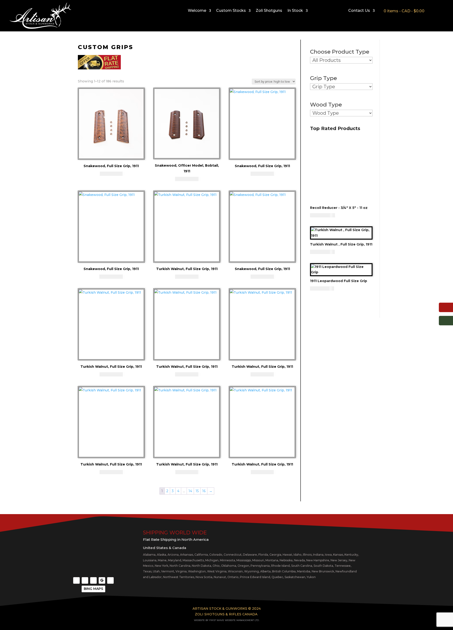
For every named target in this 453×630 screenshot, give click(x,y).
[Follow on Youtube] (93, 580)
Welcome (197, 11)
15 (197, 491)
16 (204, 491)
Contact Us (359, 11)
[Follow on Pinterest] (110, 580)
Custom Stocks (231, 11)
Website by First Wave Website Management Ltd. (226, 620)
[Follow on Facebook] (76, 580)
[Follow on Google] (102, 580)
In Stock (295, 11)
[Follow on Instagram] (85, 580)
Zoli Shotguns (269, 11)
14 (190, 491)
